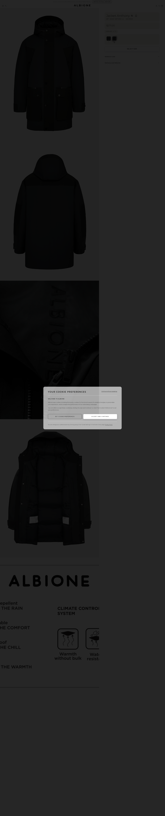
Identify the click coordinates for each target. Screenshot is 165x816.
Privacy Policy (108, 424)
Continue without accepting (109, 391)
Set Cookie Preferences (65, 416)
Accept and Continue (100, 416)
